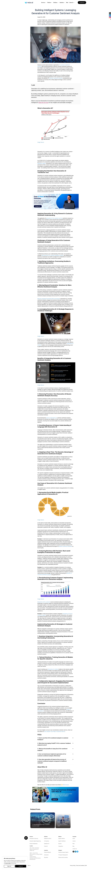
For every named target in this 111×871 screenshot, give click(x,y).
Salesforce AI (46, 843)
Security (60, 843)
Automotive (46, 854)
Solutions (55, 2)
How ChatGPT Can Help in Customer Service (54, 731)
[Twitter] (77, 851)
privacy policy (8, 863)
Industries (62, 2)
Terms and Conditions (80, 865)
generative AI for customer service (54, 218)
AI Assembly (46, 841)
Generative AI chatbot (53, 669)
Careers (74, 841)
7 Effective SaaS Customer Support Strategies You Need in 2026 (62, 823)
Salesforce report (41, 163)
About (74, 838)
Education (46, 857)
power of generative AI (51, 417)
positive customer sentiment (65, 546)
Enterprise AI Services (34, 838)
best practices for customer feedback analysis (52, 255)
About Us (71, 2)
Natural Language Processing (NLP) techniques (48, 298)
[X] (110, 13)
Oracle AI (46, 846)
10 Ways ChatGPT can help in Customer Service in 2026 (41, 825)
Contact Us (75, 848)
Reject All (9, 866)
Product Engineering (33, 843)
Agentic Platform (61, 838)
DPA (86, 865)
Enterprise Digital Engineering (35, 841)
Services (43, 2)
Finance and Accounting (63, 857)
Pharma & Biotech (47, 852)
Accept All (21, 866)
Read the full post (43, 102)
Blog (73, 846)
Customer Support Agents (63, 852)
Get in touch (66, 784)
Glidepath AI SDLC (47, 838)
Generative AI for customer (43, 602)
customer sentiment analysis (55, 78)
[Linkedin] (110, 15)
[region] (15, 863)
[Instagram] (110, 17)
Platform (49, 2)
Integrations (60, 846)
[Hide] (110, 19)
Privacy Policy (72, 865)
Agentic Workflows (62, 841)
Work (67, 2)
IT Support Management (63, 854)
